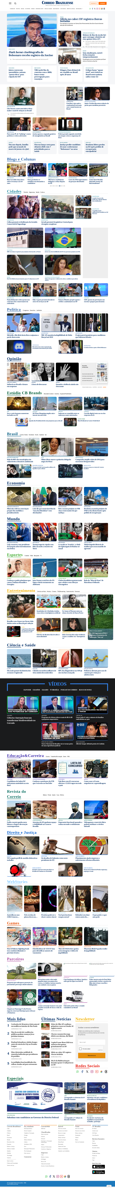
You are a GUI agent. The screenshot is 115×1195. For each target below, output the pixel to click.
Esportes (9, 1144)
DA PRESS (95, 387)
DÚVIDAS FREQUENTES (87, 380)
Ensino (48, 756)
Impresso (44, 1153)
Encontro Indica (96, 1147)
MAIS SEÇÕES (79, 8)
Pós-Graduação (27, 1151)
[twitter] (95, 9)
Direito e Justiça (71, 8)
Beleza (45, 795)
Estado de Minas (96, 1153)
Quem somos (10, 1161)
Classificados (45, 1132)
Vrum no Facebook (79, 1142)
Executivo (32, 310)
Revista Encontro (98, 1139)
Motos (76, 1139)
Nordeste (31, 434)
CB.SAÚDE (36, 690)
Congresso (26, 310)
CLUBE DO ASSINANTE (87, 378)
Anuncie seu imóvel (62, 1130)
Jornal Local (95, 1130)
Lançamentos (61, 1135)
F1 (41, 555)
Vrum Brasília (95, 1135)
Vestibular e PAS (28, 1144)
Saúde (37, 192)
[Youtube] (99, 9)
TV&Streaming (61, 591)
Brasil (22, 8)
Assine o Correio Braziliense (47, 1166)
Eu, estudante (29, 1126)
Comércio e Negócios (46, 1149)
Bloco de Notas (85, 690)
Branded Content (49, 393)
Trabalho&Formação (56, 756)
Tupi (93, 1160)
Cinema (54, 591)
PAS (68, 756)
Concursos (63, 8)
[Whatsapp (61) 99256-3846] (77, 1072)
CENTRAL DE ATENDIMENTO (88, 376)
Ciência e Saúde (48, 8)
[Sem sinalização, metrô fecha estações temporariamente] (69, 56)
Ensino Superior (27, 1130)
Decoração (60, 1144)
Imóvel (60, 1126)
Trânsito (25, 192)
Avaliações (77, 1135)
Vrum (77, 1126)
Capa (8, 1128)
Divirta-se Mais (41, 591)
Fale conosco (27, 1153)
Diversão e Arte (39, 8)
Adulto (42, 1144)
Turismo (9, 1157)
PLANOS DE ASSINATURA (87, 374)
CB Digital (43, 1159)
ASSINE (102, 3)
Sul (45, 434)
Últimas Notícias (28, 1139)
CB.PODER (27, 690)
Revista (94, 1143)
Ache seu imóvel (62, 1128)
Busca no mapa (61, 1133)
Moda (49, 795)
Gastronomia (70, 591)
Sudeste (41, 434)
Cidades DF (12, 8)
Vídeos (76, 1137)
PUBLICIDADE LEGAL (87, 387)
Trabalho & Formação (29, 1133)
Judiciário (39, 310)
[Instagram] (92, 1072)
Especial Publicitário (65, 393)
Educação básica (28, 1128)
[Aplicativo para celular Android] (98, 1173)
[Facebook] (92, 9)
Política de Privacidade (12, 1163)
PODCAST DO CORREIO (69, 690)
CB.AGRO (45, 690)
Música (49, 591)
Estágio (26, 1135)
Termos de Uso (10, 1165)
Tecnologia (9, 1155)
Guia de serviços (62, 1139)
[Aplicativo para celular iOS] (98, 1168)
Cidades (9, 1130)
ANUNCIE (94, 3)
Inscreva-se (92, 1055)
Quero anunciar (44, 1134)
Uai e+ (93, 1158)
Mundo (33, 8)
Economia (27, 8)
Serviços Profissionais (46, 1147)
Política (18, 8)
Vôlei (31, 555)
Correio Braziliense (14, 1126)
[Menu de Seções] (10, 3)
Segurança (32, 192)
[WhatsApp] (46, 1177)
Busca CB (43, 1161)
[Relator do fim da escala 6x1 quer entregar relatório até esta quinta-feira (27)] (69, 39)
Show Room (61, 1142)
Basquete (36, 555)
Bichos (62, 795)
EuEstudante (56, 8)
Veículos (43, 1138)
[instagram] (97, 9)
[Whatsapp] (90, 9)
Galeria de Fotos (62, 1146)
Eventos (57, 393)
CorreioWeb (45, 1126)
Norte (36, 434)
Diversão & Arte (10, 1142)
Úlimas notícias (61, 1137)
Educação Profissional (29, 1148)
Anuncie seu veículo (80, 1130)
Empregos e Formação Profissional (46, 1141)
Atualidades (95, 1145)
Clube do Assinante (45, 1163)
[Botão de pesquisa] (15, 3)
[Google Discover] (102, 9)
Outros (94, 1151)
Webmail (43, 1128)
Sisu (25, 1146)
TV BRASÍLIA (54, 690)
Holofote (9, 1153)
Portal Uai (94, 1155)
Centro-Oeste (24, 434)
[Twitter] (87, 1072)
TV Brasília (96, 1126)
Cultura (42, 192)
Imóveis (43, 1136)
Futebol (27, 555)
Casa (57, 795)
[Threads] (104, 9)
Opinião (9, 1151)
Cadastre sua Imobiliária (63, 1151)
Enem (64, 756)
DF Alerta (94, 1128)
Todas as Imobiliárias (63, 1148)
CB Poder (94, 1133)
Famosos (77, 591)
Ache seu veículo (79, 1128)
